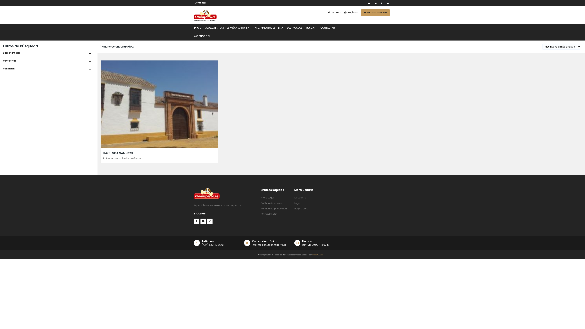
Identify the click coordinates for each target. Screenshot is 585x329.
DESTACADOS (294, 27)
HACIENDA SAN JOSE (118, 153)
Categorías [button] (9, 60)
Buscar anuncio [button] (11, 52)
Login (297, 203)
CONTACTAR (327, 27)
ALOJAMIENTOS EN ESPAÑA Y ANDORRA (227, 27)
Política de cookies (272, 203)
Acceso (335, 12)
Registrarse (301, 208)
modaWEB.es (317, 255)
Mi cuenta (300, 197)
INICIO (197, 27)
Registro (353, 12)
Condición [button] (9, 68)
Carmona (202, 36)
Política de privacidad (274, 208)
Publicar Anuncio (377, 12)
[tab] (49, 53)
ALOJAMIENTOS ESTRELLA (269, 27)
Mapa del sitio (269, 214)
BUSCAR (310, 27)
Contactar (200, 2)
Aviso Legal (267, 197)
